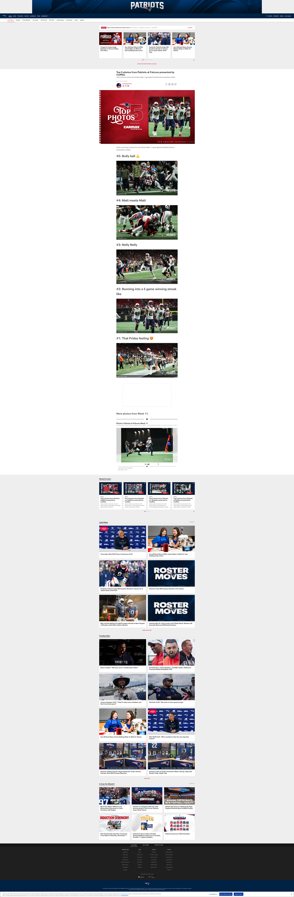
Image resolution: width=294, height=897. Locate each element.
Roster (139, 852)
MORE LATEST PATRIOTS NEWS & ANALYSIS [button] (147, 63)
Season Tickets (154, 857)
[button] (143, 59)
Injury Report (139, 857)
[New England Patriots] (147, 884)
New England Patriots (127, 83)
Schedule (139, 864)
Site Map (125, 869)
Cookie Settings (213, 894)
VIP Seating (153, 859)
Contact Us (169, 869)
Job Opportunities (169, 867)
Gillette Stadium (153, 864)
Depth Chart (139, 854)
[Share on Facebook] (166, 85)
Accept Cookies (238, 894)
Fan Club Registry (169, 854)
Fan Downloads (169, 859)
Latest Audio (125, 857)
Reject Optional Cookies (226, 894)
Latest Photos (125, 859)
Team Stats (139, 859)
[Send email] (172, 85)
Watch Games (154, 867)
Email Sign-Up (169, 857)
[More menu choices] (49, 16)
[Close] (291, 894)
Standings (140, 867)
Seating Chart (154, 862)
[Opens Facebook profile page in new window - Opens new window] (123, 86)
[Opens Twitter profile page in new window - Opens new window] (126, 86)
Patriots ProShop (169, 852)
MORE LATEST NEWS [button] (147, 630)
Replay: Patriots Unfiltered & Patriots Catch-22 (118, 27)
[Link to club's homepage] (4, 16)
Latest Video (125, 854)
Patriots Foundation (125, 862)
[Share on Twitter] (169, 85)
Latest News (125, 852)
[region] (147, 894)
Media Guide (169, 864)
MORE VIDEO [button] (147, 778)
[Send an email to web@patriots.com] (128, 86)
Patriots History (125, 864)
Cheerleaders (125, 867)
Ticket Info (154, 852)
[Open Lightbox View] (147, 450)
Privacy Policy (125, 895)
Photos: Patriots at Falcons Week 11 (132, 423)
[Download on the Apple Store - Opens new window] (141, 877)
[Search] (266, 16)
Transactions (139, 862)
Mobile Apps (169, 862)
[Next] (158, 464)
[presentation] (194, 60)
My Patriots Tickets (154, 854)
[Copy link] (175, 84)
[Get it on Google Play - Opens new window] (152, 877)
